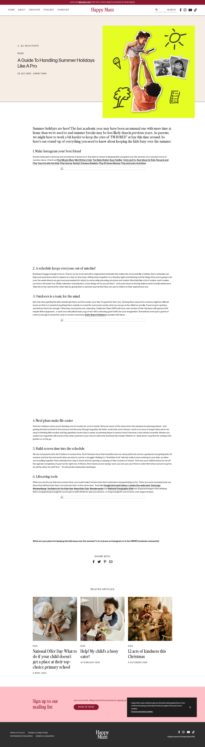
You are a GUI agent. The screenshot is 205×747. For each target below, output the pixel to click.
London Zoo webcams (139, 485)
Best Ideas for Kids (146, 160)
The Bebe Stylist (101, 160)
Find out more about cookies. (142, 712)
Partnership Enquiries (21, 736)
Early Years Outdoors (95, 315)
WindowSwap (39, 488)
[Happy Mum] (102, 10)
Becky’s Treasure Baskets (85, 163)
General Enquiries (45, 736)
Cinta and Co (129, 160)
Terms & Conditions (38, 733)
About (22, 10)
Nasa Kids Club (81, 488)
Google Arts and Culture (115, 485)
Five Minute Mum (65, 160)
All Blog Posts (30, 46)
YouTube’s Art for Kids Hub (60, 488)
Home (11, 10)
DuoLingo (155, 485)
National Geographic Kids (120, 488)
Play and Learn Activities (133, 163)
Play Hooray (66, 163)
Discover (34, 10)
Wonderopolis (96, 488)
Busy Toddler (116, 160)
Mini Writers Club (83, 160)
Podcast (49, 10)
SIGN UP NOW (86, 707)
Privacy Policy (17, 733)
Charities (63, 10)
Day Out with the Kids (48, 163)
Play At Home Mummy (109, 163)
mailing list (85, 2)
